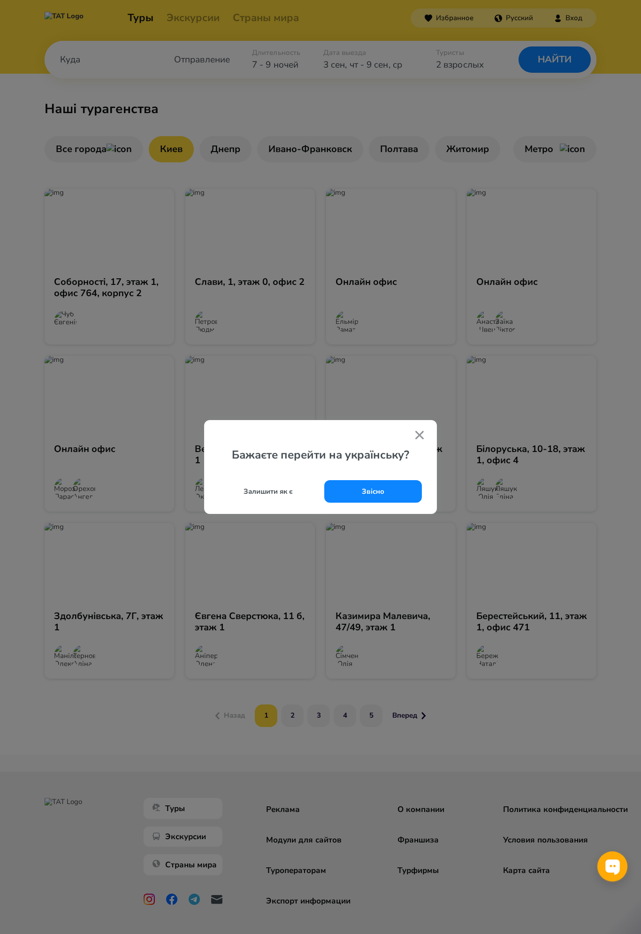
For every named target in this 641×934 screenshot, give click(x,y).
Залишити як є (268, 491)
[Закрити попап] (419, 436)
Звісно (373, 491)
